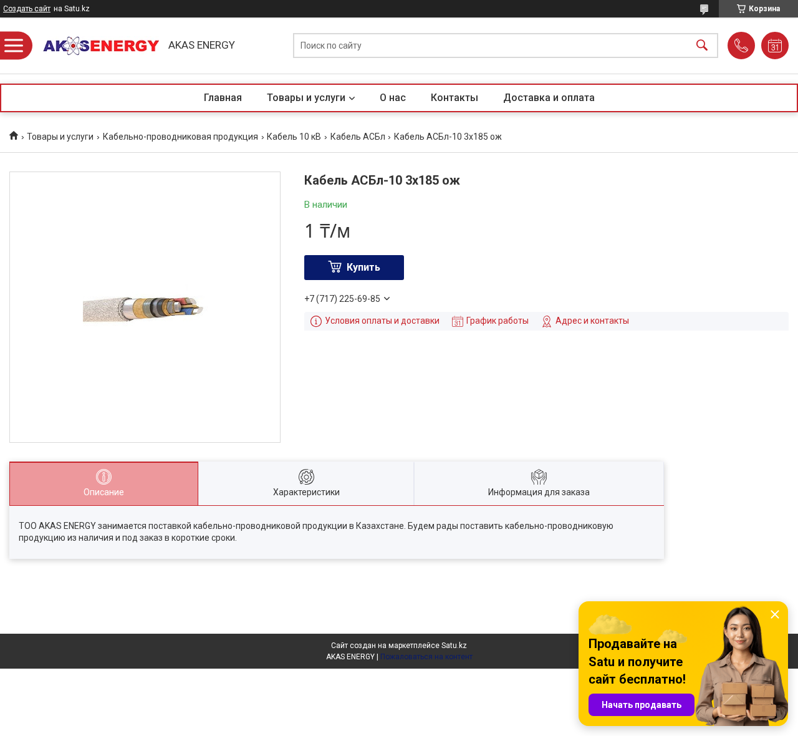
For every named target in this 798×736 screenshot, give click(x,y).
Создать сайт (26, 8)
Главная (223, 98)
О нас (393, 98)
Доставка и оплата (549, 98)
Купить (363, 267)
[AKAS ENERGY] (96, 46)
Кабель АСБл (357, 137)
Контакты (454, 98)
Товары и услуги (306, 98)
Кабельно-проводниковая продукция (180, 137)
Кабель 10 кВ (294, 137)
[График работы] (775, 45)
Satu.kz (454, 645)
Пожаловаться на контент (426, 656)
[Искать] (702, 45)
